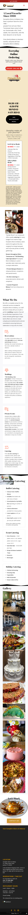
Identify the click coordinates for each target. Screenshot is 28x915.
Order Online (13, 68)
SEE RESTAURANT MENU (14, 119)
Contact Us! (14, 821)
